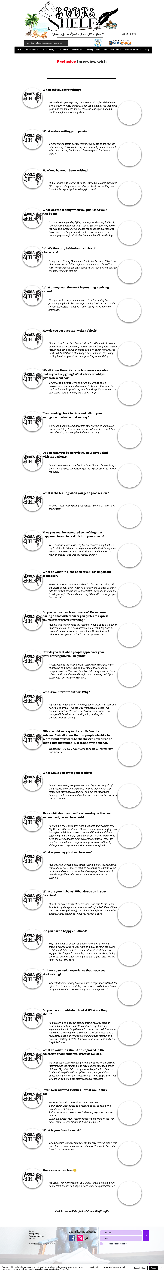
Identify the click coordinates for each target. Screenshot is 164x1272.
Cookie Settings (140, 1268)
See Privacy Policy (63, 1269)
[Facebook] (72, 1238)
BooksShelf (38, 1244)
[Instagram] (80, 1238)
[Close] (161, 1268)
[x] (87, 1238)
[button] (48, 50)
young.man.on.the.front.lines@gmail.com (82, 634)
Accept (153, 1268)
